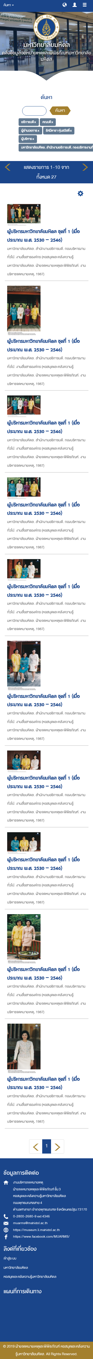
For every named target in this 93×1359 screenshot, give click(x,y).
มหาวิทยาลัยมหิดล (16, 1268)
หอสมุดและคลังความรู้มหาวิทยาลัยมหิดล (30, 1277)
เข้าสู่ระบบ (10, 1258)
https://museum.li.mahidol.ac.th (36, 1230)
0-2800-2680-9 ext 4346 (31, 1216)
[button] (64, 4)
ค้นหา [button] (7, 5)
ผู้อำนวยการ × (30, 130)
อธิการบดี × (28, 122)
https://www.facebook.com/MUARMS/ (41, 1237)
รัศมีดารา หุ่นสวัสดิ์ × (59, 130)
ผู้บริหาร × (27, 139)
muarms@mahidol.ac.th (30, 1223)
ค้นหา (60, 110)
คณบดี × (47, 122)
